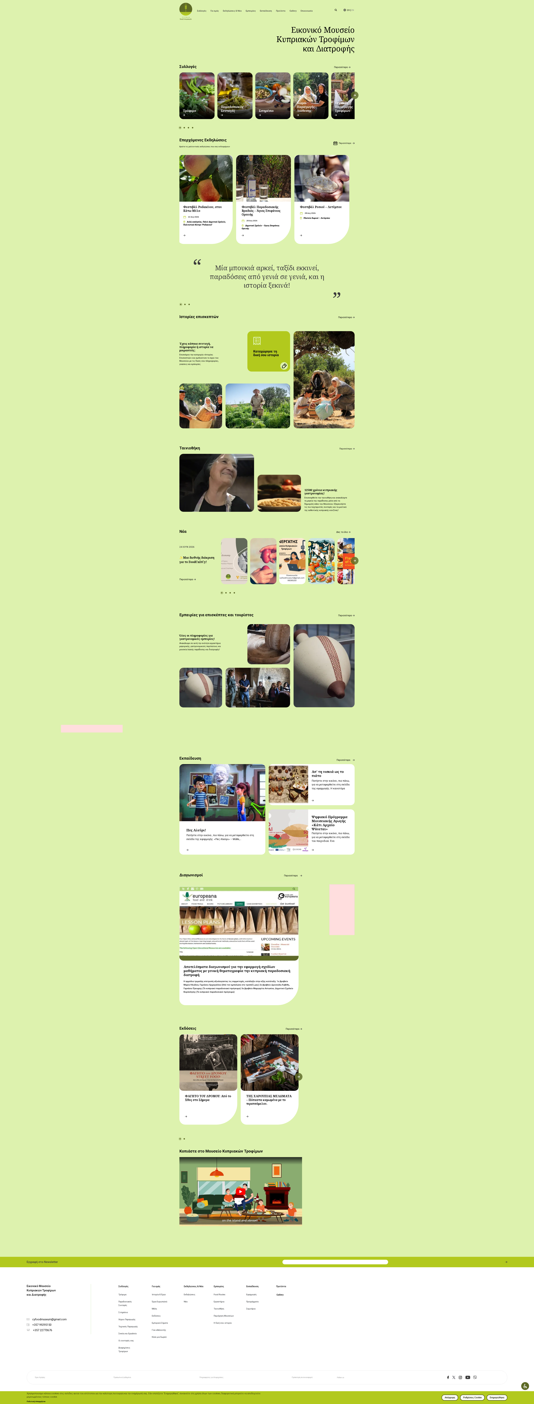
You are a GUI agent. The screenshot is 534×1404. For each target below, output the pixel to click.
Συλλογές (188, 66)
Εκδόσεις (187, 1028)
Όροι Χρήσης (40, 1377)
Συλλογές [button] (201, 11)
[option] (197, 95)
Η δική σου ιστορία (223, 1323)
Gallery (293, 11)
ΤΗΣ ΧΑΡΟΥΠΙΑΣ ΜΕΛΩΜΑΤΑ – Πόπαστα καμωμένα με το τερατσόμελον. (269, 1100)
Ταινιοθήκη (189, 448)
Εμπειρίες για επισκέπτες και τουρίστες (216, 615)
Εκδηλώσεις (189, 1294)
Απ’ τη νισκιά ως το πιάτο (328, 773)
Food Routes (219, 1294)
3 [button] (188, 127)
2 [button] (184, 127)
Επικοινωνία (307, 11)
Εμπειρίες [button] (251, 11)
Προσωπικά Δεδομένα (122, 1377)
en (352, 10)
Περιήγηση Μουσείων (224, 1316)
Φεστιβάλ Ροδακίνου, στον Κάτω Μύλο (202, 209)
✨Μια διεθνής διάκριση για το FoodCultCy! (196, 560)
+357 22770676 (42, 1330)
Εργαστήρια (219, 1302)
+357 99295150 (41, 1324)
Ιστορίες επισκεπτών (199, 316)
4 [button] (192, 127)
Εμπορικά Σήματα (160, 1323)
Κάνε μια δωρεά (159, 1337)
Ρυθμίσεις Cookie (472, 1397)
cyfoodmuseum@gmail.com (49, 1319)
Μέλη (154, 1309)
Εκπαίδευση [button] (266, 11)
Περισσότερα (341, 67)
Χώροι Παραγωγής (126, 1319)
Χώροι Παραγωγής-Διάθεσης (306, 107)
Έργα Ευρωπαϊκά (159, 1302)
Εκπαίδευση (190, 758)
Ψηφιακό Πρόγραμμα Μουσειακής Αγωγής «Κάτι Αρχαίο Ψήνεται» (330, 823)
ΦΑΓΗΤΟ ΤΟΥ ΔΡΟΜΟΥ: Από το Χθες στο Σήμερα (208, 1098)
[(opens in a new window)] (446, 1377)
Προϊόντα (280, 11)
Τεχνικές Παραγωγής (128, 1326)
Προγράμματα (252, 1302)
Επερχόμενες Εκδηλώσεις (203, 140)
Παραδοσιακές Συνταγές (232, 109)
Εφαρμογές (251, 1294)
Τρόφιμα (189, 110)
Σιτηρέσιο (266, 110)
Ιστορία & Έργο (159, 1294)
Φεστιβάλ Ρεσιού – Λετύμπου (321, 207)
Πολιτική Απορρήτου (36, 1401)
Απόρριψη (450, 1397)
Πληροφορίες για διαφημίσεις (211, 1377)
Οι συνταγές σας (126, 1341)
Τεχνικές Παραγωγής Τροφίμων (344, 107)
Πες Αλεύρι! (196, 830)
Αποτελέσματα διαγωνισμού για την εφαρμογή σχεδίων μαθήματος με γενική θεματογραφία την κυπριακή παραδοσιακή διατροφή (237, 970)
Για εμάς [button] (215, 11)
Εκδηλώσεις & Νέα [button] (232, 11)
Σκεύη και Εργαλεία (127, 1333)
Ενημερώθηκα (497, 1397)
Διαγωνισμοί (191, 875)
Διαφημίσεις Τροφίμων (124, 1350)
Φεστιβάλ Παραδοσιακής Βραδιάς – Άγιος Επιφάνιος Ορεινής (261, 210)
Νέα (182, 531)
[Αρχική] (185, 11)
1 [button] (180, 127)
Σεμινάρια (250, 1309)
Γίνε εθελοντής (159, 1330)
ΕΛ (348, 10)
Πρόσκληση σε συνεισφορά (302, 1377)
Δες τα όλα (342, 532)
